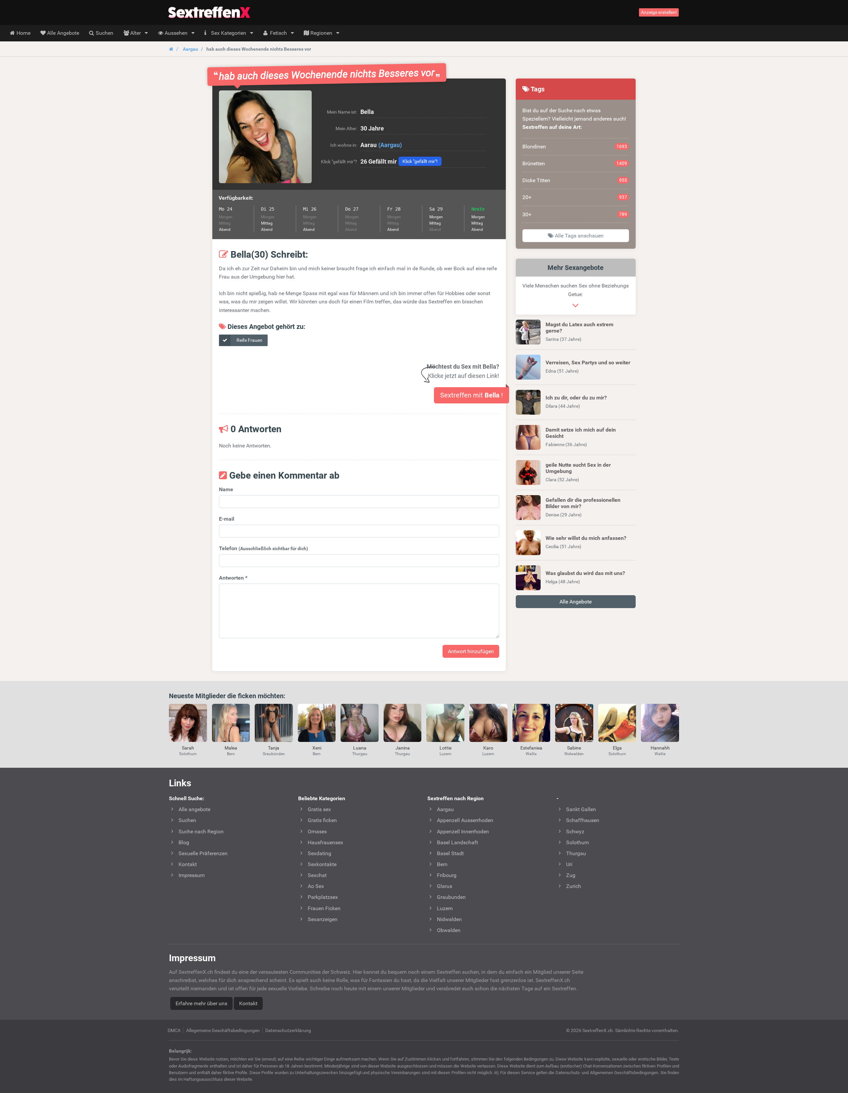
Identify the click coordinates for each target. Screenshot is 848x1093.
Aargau (190, 49)
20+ (574, 197)
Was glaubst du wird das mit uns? (585, 573)
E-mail (226, 519)
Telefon (263, 548)
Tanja (273, 748)
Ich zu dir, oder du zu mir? (576, 397)
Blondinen (574, 146)
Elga (617, 748)
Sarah (188, 748)
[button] (265, 136)
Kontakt (248, 1003)
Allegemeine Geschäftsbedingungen (223, 1030)
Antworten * (233, 578)
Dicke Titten (574, 180)
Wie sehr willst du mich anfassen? (586, 538)
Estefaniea (531, 748)
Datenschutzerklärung (288, 1030)
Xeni (316, 748)
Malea (231, 748)
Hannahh (660, 748)
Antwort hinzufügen (471, 651)
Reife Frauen (249, 340)
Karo (488, 748)
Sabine (574, 748)
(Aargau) (390, 144)
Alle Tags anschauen (579, 236)
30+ (574, 214)
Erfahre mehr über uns (201, 1003)
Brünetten (574, 163)
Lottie (445, 748)
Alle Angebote (575, 602)
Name (226, 489)
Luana (359, 748)
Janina (403, 748)
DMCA (174, 1030)
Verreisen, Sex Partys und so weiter (588, 362)
